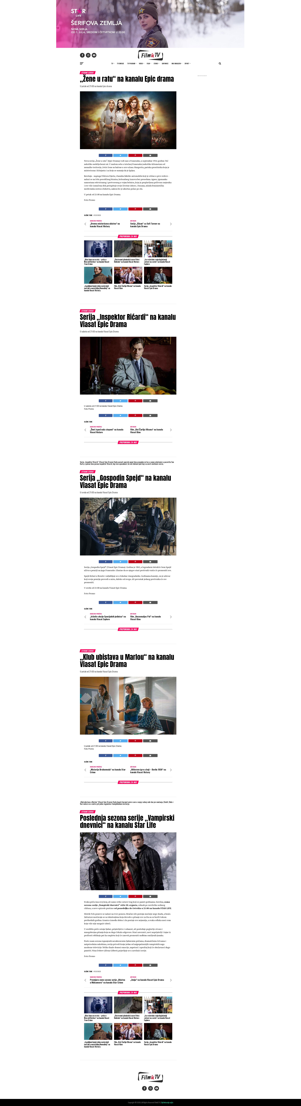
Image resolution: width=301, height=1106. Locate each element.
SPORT (187, 63)
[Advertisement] (202, 92)
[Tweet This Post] (120, 155)
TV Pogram (131, 63)
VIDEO (141, 63)
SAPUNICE (165, 63)
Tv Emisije (120, 63)
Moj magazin (176, 63)
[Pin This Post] (135, 155)
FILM (148, 63)
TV (112, 63)
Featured (97, 215)
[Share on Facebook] (106, 155)
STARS (156, 63)
